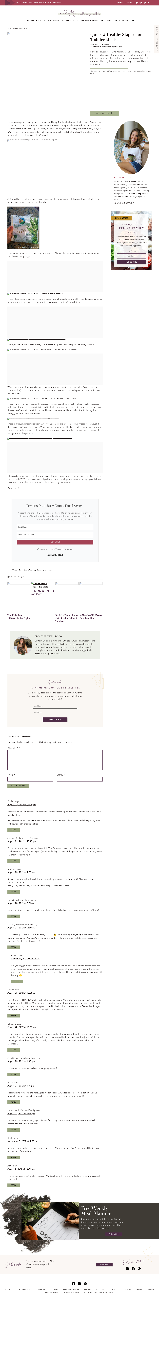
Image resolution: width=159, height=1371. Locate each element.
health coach (130, 182)
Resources (125, 1289)
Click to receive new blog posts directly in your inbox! (38, 2)
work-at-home (134, 185)
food (133, 194)
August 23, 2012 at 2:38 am (21, 872)
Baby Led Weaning (27, 570)
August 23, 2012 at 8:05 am (21, 903)
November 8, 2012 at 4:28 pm (22, 1141)
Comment (13, 748)
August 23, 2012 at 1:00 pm (21, 1061)
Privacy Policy (52, 1293)
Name (11, 775)
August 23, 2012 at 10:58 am (21, 993)
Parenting (42, 1289)
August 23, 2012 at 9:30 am (21, 928)
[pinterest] (139, 1268)
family (138, 194)
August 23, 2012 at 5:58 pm (21, 1114)
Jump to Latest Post (156, 39)
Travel (55, 1289)
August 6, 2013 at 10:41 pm (21, 1169)
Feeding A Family (71, 1289)
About (139, 1289)
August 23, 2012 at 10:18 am (25, 959)
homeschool (123, 197)
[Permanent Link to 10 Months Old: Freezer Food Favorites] (90, 584)
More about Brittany (124, 203)
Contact (129, 3)
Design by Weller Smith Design (99, 1293)
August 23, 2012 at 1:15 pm (21, 1086)
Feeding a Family (44, 570)
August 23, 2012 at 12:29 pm (21, 1027)
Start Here (8, 1289)
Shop (113, 1289)
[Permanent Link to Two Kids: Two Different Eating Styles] (18, 584)
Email (60, 775)
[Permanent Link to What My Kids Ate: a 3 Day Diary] (42, 584)
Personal (100, 1289)
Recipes (87, 1289)
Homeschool (25, 1289)
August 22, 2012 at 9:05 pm (21, 805)
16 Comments (115, 47)
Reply (13, 830)
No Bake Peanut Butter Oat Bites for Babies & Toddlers (66, 618)
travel (145, 194)
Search (120, 3)
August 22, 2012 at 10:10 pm (21, 841)
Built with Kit (55, 555)
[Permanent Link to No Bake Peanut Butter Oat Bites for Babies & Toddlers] (66, 584)
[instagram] (136, 3)
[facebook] (133, 1268)
